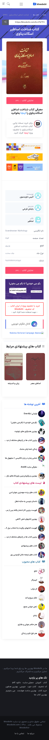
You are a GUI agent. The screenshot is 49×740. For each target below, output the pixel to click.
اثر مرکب (34, 589)
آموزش (38, 682)
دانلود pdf (16, 682)
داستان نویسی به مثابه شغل (26, 501)
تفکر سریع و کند (31, 598)
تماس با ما (19, 733)
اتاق (35, 571)
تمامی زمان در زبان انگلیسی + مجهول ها (21, 458)
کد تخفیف (42, 686)
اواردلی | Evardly (30, 413)
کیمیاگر (34, 580)
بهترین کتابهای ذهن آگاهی (26, 519)
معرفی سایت (28, 682)
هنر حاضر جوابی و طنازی (27, 624)
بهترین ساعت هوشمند (26, 690)
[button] (8, 4)
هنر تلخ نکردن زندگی (29, 633)
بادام (35, 615)
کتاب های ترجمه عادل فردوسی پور (23, 554)
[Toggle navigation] (21, 4)
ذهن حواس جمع (30, 606)
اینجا (23, 113)
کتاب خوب (31, 686)
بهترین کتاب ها (40, 694)
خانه (44, 15)
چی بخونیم (10, 690)
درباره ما (30, 733)
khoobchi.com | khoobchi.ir (18, 726)
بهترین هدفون (12, 686)
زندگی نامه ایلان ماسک (28, 449)
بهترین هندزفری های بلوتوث (25, 431)
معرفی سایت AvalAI (29, 467)
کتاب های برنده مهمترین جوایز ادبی (23, 492)
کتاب (45, 682)
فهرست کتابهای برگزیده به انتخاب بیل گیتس (19, 528)
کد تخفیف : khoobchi (24, 309)
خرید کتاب (42, 690)
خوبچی (23, 686)
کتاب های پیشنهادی (29, 545)
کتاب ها (36, 15)
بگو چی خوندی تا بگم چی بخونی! (24, 422)
